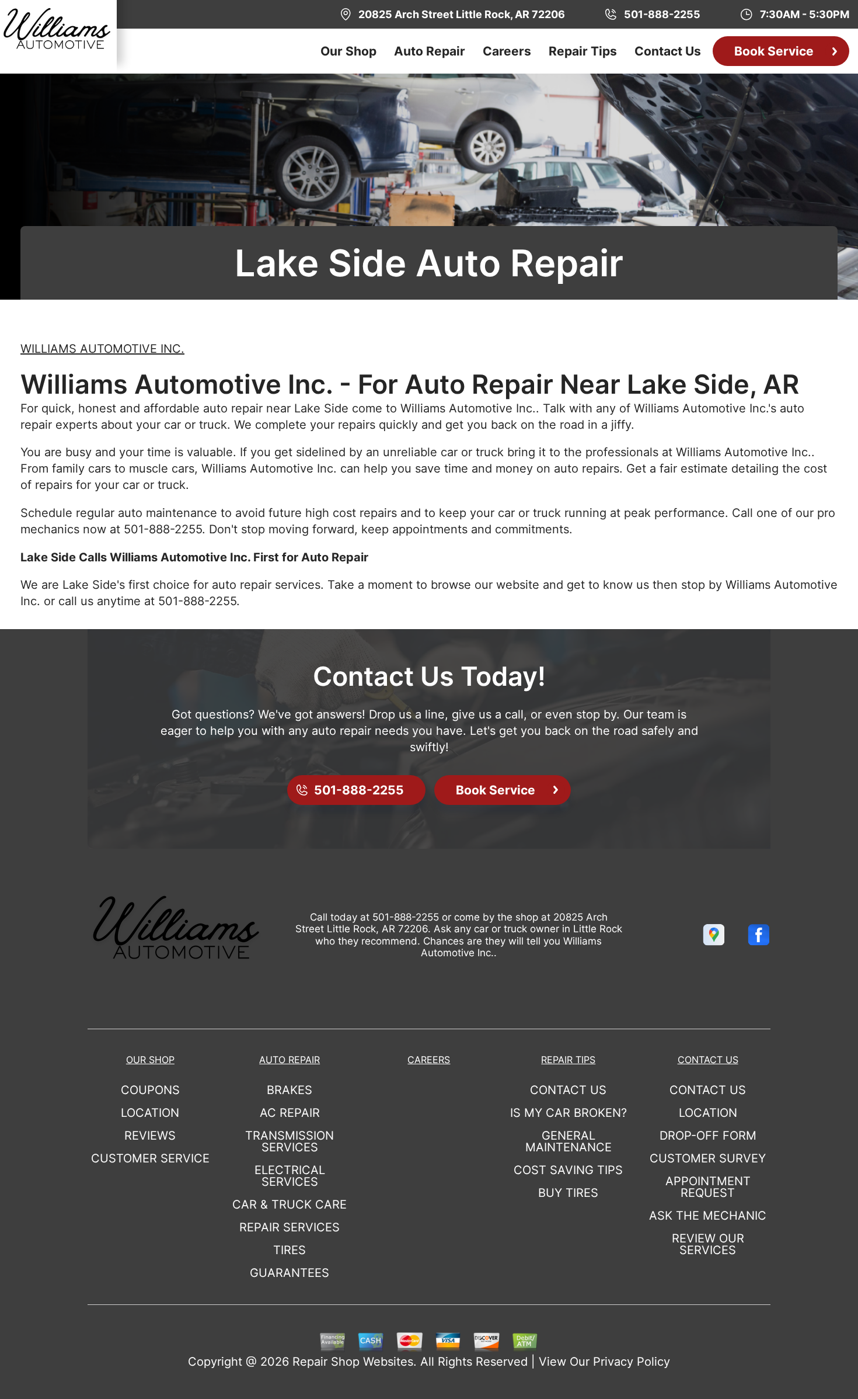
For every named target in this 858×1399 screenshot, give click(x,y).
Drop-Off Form (708, 1136)
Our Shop (348, 51)
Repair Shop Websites (352, 1362)
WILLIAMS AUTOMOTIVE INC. (102, 349)
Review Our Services (708, 1244)
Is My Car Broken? (568, 1113)
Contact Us (667, 51)
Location (150, 1113)
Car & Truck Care (289, 1204)
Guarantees (289, 1273)
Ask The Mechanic (707, 1216)
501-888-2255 (163, 529)
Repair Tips (583, 51)
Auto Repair (429, 51)
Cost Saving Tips (568, 1170)
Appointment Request (708, 1187)
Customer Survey (708, 1158)
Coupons (150, 1090)
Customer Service (150, 1158)
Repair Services (289, 1227)
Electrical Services (289, 1176)
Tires (289, 1250)
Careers (507, 51)
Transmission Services (289, 1141)
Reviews (150, 1136)
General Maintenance (568, 1141)
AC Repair (290, 1113)
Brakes (289, 1090)
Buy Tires (568, 1193)
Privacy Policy (631, 1362)
